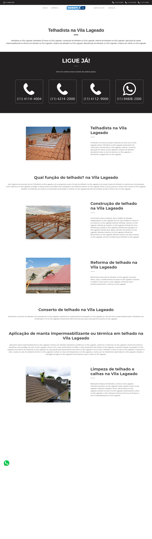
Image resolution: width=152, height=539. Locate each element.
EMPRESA (54, 8)
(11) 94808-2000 (9, 2)
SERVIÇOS (111, 8)
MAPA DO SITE (99, 8)
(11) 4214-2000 (132, 2)
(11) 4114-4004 (119, 2)
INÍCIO (45, 8)
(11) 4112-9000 (145, 2)
